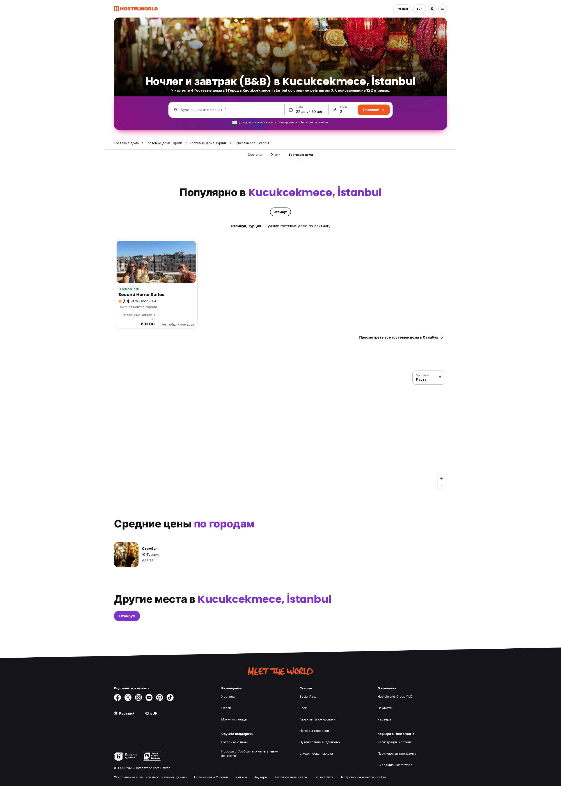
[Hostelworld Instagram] (138, 697)
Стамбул (127, 616)
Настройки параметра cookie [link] (363, 777)
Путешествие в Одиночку (320, 742)
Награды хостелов (314, 731)
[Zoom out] (441, 485)
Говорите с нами (234, 742)
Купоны (241, 777)
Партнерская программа (397, 753)
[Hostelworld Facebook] (117, 697)
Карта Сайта (324, 777)
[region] (280, 430)
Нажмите (385, 708)
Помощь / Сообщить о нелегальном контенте (249, 753)
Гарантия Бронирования (318, 719)
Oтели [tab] (275, 154)
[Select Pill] (432, 8)
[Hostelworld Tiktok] (170, 697)
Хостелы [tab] (255, 154)
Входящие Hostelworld (395, 765)
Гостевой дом (129, 289)
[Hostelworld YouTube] (149, 697)
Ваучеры (261, 777)
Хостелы (228, 696)
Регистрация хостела (395, 742)
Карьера (384, 719)
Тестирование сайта (290, 777)
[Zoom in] (441, 478)
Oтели (226, 708)
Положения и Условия (211, 777)
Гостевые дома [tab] (301, 154)
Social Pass (308, 696)
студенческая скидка (316, 753)
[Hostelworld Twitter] (127, 697)
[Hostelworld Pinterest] (159, 697)
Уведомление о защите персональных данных (150, 777)
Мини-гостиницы (234, 719)
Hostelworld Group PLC (395, 696)
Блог (303, 708)
